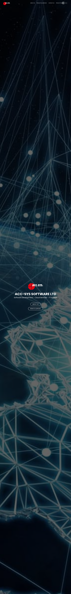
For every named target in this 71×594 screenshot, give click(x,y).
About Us (32, 3)
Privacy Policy (59, 3)
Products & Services (42, 3)
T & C (66, 3)
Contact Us (51, 3)
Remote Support (35, 308)
